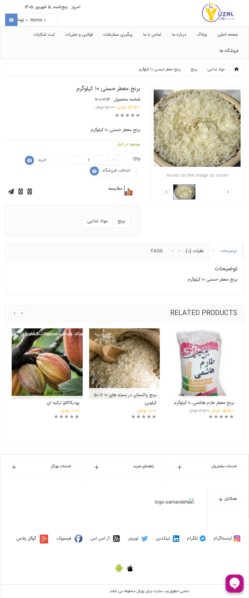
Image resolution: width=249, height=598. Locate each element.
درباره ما (179, 34)
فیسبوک (64, 539)
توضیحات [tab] (228, 249)
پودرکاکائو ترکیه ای (63, 403)
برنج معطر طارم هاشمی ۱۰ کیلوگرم (204, 403)
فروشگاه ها (228, 51)
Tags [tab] (156, 249)
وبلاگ (202, 34)
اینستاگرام (223, 539)
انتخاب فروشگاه (116, 171)
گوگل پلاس (26, 539)
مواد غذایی (216, 69)
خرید (42, 160)
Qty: (136, 159)
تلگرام (192, 539)
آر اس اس (100, 539)
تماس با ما (152, 34)
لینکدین (163, 539)
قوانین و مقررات (79, 34)
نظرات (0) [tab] (194, 249)
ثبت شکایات (44, 34)
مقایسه (127, 190)
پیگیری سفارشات (118, 34)
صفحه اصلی (228, 34)
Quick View (47, 356)
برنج (194, 69)
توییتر (133, 539)
